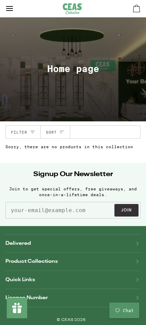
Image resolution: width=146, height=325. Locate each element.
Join (126, 210)
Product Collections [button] (31, 261)
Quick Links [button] (20, 279)
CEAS (68, 320)
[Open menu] (15, 8)
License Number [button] (26, 297)
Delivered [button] (18, 243)
